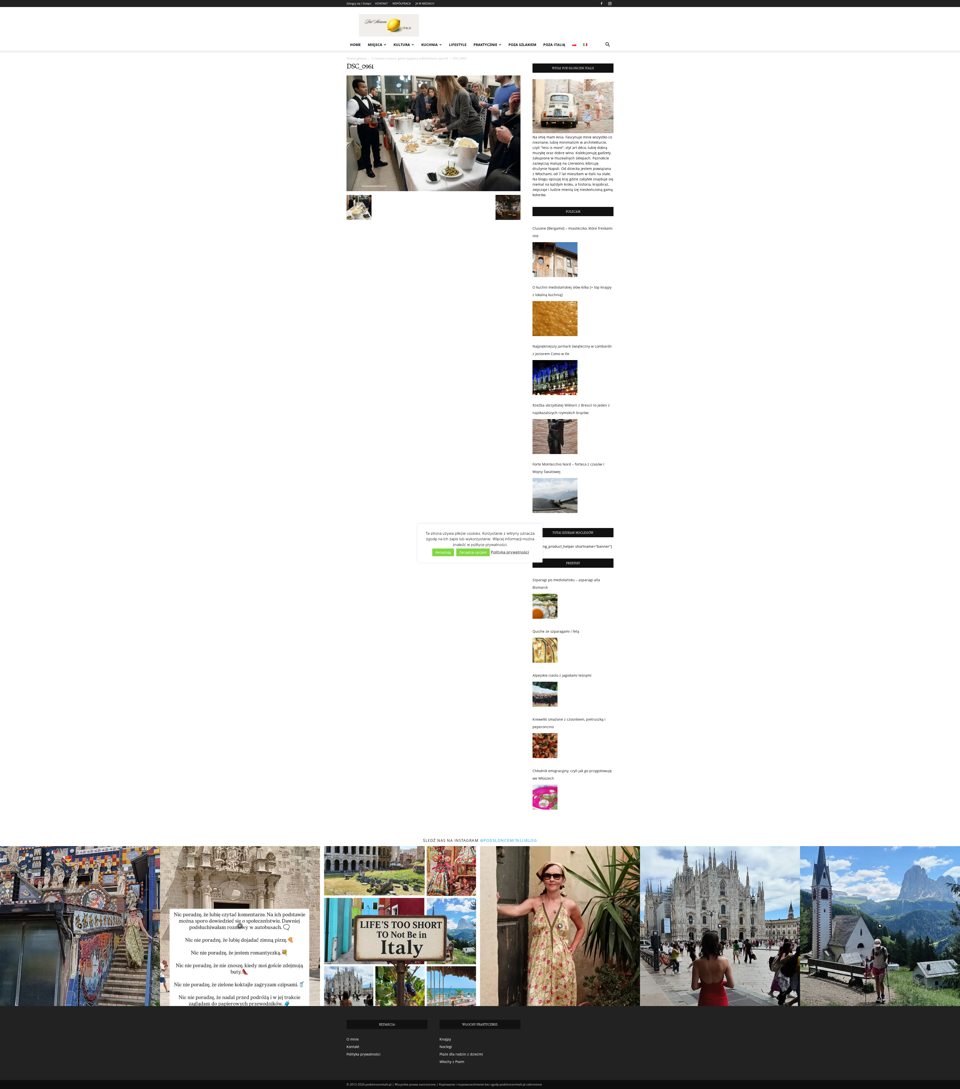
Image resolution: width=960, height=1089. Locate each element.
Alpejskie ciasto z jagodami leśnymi (562, 675)
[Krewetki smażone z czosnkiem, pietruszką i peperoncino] (545, 747)
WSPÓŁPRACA (401, 3)
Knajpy (445, 1039)
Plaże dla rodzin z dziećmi (461, 1054)
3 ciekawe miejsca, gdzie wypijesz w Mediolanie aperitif (409, 58)
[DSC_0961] (433, 190)
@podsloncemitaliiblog (508, 840)
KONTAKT (381, 3)
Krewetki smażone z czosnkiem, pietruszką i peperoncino (569, 723)
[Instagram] (610, 3)
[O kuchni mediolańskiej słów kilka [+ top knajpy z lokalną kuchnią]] (555, 318)
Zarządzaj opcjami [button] (473, 552)
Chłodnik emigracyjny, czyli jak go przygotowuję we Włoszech (572, 774)
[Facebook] (601, 3)
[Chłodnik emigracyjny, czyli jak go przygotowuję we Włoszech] (545, 798)
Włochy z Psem (452, 1061)
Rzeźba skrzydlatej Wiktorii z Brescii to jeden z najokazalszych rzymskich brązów (571, 409)
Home (355, 44)
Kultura (402, 44)
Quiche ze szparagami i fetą (555, 631)
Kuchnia (429, 44)
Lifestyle (457, 44)
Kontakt (352, 1046)
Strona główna (356, 58)
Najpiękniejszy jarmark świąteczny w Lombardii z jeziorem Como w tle (572, 350)
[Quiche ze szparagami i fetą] (545, 651)
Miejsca (375, 44)
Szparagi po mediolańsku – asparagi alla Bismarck (566, 583)
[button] (608, 45)
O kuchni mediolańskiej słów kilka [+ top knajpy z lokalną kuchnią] (572, 291)
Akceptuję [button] (443, 552)
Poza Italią (554, 44)
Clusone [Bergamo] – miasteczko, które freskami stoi (572, 232)
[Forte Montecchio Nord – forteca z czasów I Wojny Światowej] (555, 495)
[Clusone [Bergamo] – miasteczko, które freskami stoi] (555, 259)
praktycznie (485, 44)
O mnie (352, 1039)
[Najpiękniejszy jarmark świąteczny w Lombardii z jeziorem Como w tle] (555, 377)
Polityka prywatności (363, 1054)
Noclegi (446, 1046)
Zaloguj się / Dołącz (358, 3)
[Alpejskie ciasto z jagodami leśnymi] (545, 695)
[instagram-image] (80, 926)
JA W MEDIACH (425, 3)
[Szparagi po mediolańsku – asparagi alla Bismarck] (545, 607)
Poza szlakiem (522, 44)
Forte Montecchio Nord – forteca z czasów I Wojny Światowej (568, 468)
